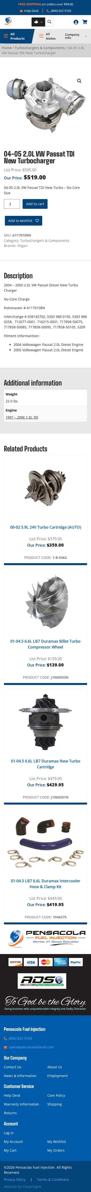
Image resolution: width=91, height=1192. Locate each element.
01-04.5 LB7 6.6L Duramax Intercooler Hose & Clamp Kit (45, 883)
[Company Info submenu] (86, 36)
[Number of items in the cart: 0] (84, 22)
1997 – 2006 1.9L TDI (22, 417)
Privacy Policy (14, 1179)
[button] (79, 81)
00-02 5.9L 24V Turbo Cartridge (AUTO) (45, 527)
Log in (9, 1133)
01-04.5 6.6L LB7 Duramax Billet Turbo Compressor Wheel (45, 644)
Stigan (22, 245)
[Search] (49, 22)
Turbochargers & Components (40, 47)
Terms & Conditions (53, 1179)
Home (7, 47)
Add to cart (35, 204)
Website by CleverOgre (22, 1186)
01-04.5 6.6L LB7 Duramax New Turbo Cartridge (45, 764)
